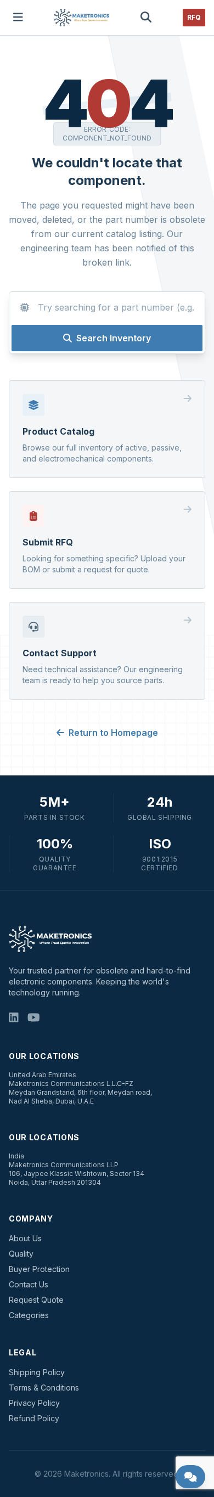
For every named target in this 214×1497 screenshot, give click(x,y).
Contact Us (28, 1284)
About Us (25, 1238)
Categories (29, 1315)
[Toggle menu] (18, 18)
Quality (21, 1253)
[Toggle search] (146, 18)
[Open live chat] (191, 1476)
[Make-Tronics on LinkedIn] (14, 1018)
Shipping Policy (37, 1372)
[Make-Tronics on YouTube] (33, 1018)
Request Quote (36, 1299)
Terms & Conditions (44, 1387)
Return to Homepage (113, 732)
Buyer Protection (39, 1269)
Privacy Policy (34, 1403)
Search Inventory (113, 338)
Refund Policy (34, 1418)
